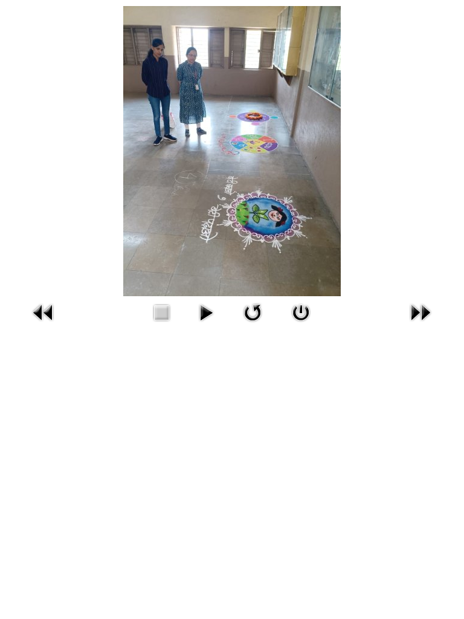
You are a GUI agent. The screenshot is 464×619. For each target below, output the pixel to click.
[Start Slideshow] (206, 311)
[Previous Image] (43, 311)
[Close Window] (301, 311)
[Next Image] (420, 311)
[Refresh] (252, 311)
